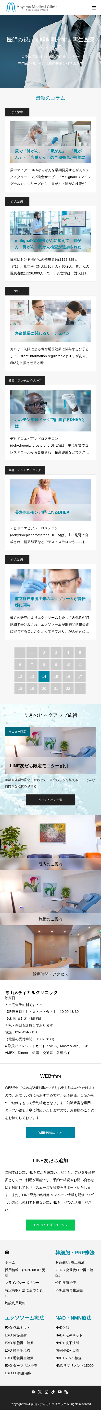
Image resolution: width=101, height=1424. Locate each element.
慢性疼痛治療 (65, 1283)
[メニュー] (94, 7)
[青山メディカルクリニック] (31, 7)
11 (80, 665)
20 (44, 688)
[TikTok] (52, 1391)
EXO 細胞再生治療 (19, 1343)
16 (68, 676)
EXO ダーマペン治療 (21, 1365)
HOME (7, 1252)
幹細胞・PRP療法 (75, 1252)
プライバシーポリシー (22, 1283)
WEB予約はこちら (50, 1132)
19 (32, 688)
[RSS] (66, 1391)
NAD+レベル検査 (68, 1358)
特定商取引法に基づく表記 (24, 1292)
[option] (50, 757)
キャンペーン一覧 (50, 800)
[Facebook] (33, 1391)
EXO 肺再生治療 (17, 1350)
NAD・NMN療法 (73, 1318)
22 (68, 688)
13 (32, 676)
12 (20, 676)
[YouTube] (59, 1391)
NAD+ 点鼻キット (69, 1335)
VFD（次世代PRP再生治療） (74, 1272)
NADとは (62, 1328)
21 (56, 688)
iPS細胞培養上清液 (70, 1262)
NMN (17, 291)
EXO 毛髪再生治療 (19, 1358)
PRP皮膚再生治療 (69, 1290)
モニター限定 (17, 731)
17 (80, 676)
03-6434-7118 (26, 1032)
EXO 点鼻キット (17, 1328)
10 (68, 665)
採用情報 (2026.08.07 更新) (25, 1272)
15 (56, 676)
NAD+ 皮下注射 (67, 1343)
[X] (39, 1391)
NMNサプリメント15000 (74, 1365)
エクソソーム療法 (24, 1318)
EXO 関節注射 (16, 1335)
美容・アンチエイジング (25, 380)
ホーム (10, 1262)
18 (20, 688)
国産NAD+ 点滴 (67, 1350)
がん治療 (17, 112)
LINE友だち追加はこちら (50, 1225)
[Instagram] (46, 1391)
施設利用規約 (15, 1303)
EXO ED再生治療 (18, 1373)
